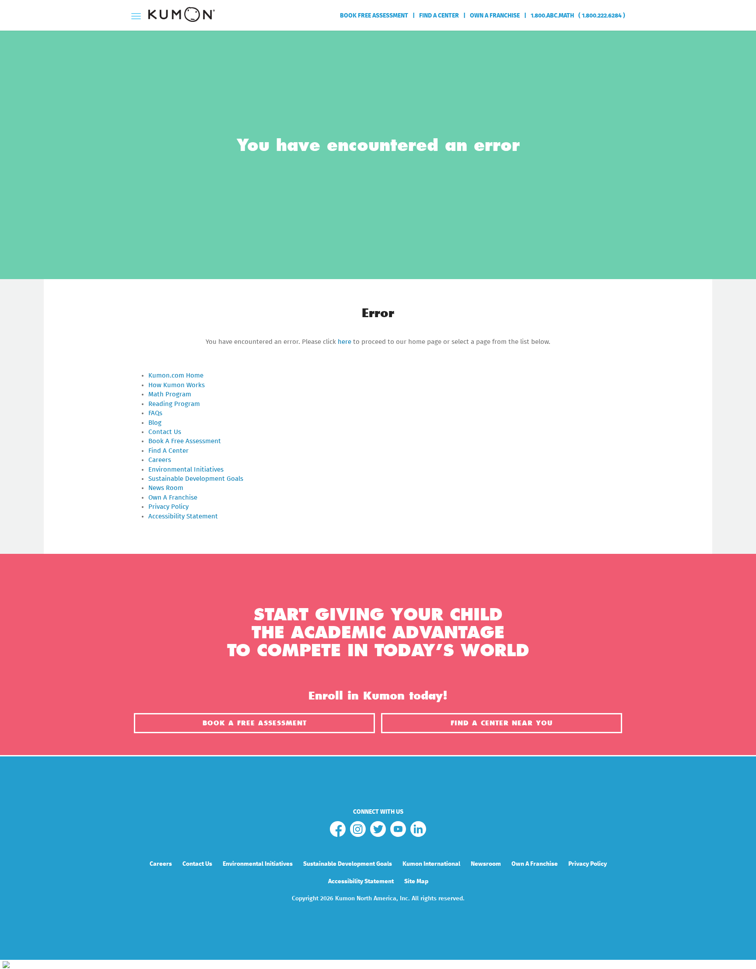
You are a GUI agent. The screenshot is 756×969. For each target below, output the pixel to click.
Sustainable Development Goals (195, 479)
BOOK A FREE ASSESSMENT (255, 723)
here (344, 342)
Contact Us (164, 432)
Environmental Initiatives (186, 469)
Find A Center (168, 451)
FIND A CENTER (439, 16)
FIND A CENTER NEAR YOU (502, 723)
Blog (154, 423)
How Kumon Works (176, 385)
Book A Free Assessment (184, 441)
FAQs (155, 413)
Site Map (416, 881)
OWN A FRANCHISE (495, 16)
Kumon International (431, 864)
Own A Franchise (172, 497)
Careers (159, 460)
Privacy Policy (168, 507)
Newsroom (486, 864)
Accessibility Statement (183, 516)
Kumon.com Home (175, 375)
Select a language (623, 45)
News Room (165, 488)
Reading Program (174, 404)
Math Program (169, 394)
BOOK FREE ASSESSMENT (374, 16)
